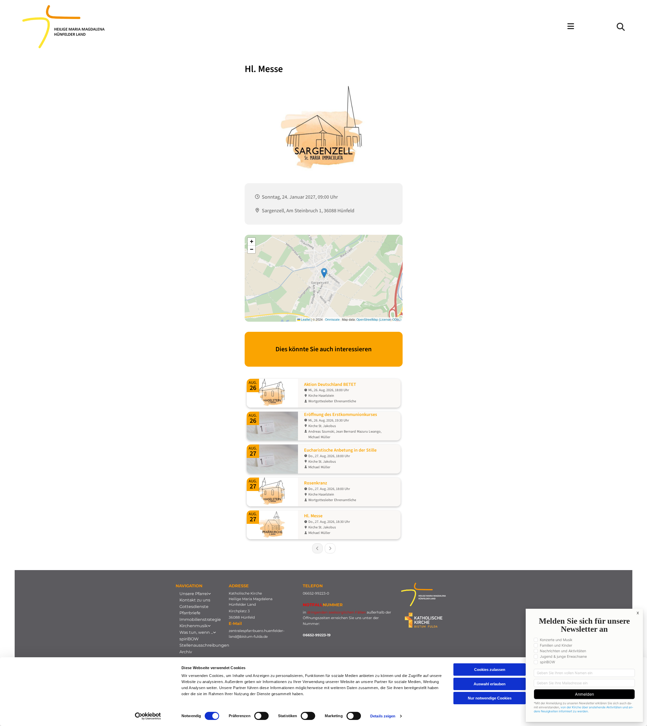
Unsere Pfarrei (193, 593)
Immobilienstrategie (200, 619)
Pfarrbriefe (189, 613)
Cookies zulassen (489, 669)
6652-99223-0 (317, 593)
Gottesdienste (194, 606)
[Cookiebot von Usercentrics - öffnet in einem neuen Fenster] (148, 716)
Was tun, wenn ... (196, 632)
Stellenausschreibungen (204, 645)
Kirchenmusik (193, 625)
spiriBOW (189, 639)
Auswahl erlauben (489, 684)
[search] (621, 27)
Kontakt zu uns (194, 600)
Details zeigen (382, 716)
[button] (374, 26)
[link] (195, 594)
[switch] (261, 716)
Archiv (185, 651)
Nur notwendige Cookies (490, 698)
